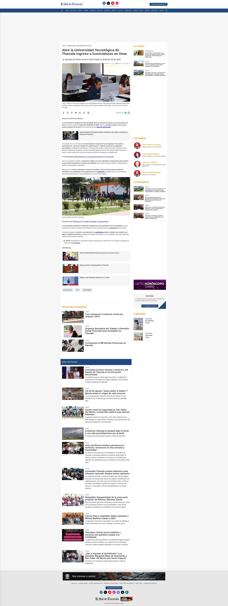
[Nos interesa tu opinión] (114, 576)
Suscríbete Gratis (150, 306)
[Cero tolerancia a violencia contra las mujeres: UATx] (73, 317)
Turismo (147, 10)
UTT (91, 123)
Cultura (120, 10)
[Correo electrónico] (79, 112)
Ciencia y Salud (138, 10)
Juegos (161, 10)
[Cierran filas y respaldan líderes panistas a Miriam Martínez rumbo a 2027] (73, 520)
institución (101, 171)
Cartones (107, 10)
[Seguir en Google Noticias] (128, 112)
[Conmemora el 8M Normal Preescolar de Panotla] (73, 346)
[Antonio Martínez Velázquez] (137, 145)
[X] (108, 3)
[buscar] (166, 10)
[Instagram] (117, 3)
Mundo (86, 10)
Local (67, 10)
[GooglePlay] (126, 592)
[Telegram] (75, 112)
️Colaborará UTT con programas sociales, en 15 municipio (95, 156)
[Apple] (122, 592)
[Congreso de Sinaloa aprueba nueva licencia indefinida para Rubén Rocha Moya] (138, 216)
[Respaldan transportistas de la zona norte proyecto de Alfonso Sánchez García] (73, 502)
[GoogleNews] (118, 592)
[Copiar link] (84, 112)
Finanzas (93, 10)
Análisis (99, 10)
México (80, 10)
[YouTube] (112, 3)
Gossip (114, 10)
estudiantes (113, 228)
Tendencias (128, 10)
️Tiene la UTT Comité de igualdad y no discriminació (91, 221)
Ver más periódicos (158, 4)
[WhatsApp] (72, 112)
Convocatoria (67, 290)
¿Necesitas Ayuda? (114, 588)
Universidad (76, 243)
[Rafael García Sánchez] (137, 164)
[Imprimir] (88, 112)
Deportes (154, 10)
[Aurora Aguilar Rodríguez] (137, 154)
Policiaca (73, 10)
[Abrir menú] (62, 10)
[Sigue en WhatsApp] (125, 112)
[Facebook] (104, 3)
